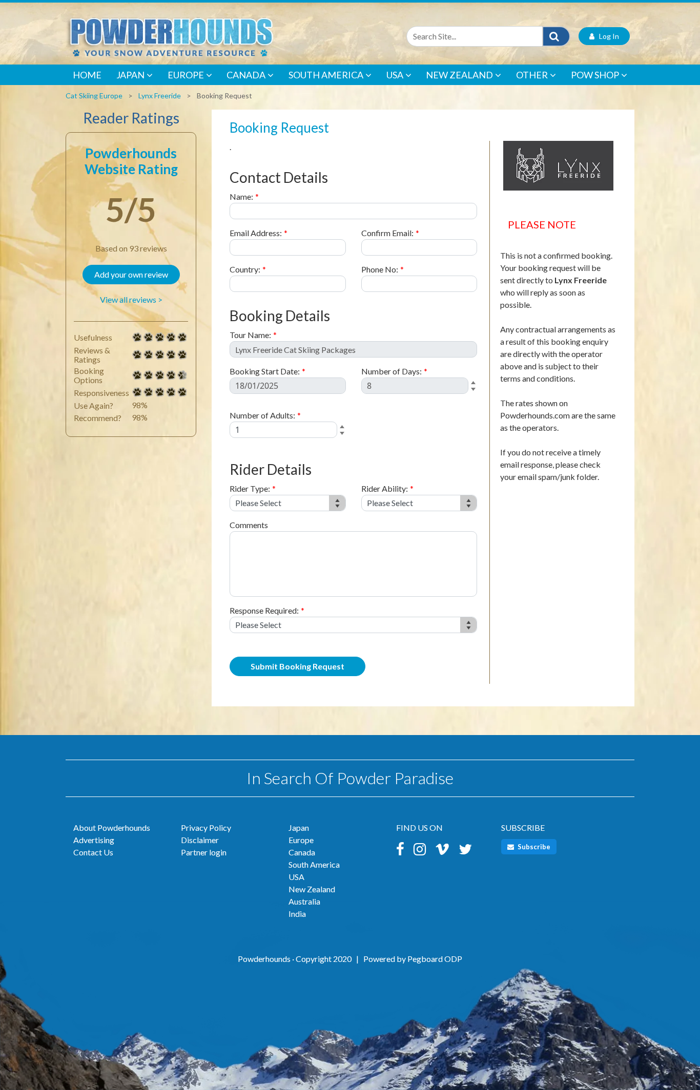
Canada (246, 74)
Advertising (93, 840)
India (297, 913)
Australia (304, 901)
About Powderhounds (111, 827)
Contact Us (93, 852)
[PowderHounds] (204, 36)
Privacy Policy (206, 827)
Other (532, 74)
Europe (186, 74)
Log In (606, 36)
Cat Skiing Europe (94, 95)
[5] (137, 337)
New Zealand (459, 74)
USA (394, 74)
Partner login (204, 852)
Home (87, 74)
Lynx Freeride (159, 95)
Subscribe (533, 847)
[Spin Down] (475, 391)
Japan (130, 74)
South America (326, 74)
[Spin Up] (475, 383)
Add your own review (131, 274)
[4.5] (137, 375)
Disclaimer (200, 840)
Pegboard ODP (434, 958)
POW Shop (595, 74)
